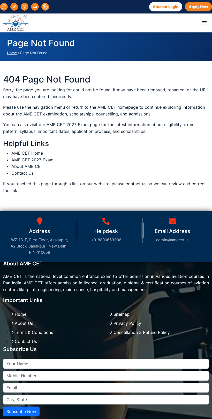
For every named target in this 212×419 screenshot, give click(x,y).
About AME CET (27, 166)
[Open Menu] (204, 23)
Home (12, 53)
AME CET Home (27, 153)
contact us (136, 183)
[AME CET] (15, 23)
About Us (23, 323)
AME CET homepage (117, 107)
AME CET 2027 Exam (68, 124)
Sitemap (121, 314)
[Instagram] (24, 7)
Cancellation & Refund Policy (141, 332)
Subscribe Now (21, 411)
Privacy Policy (126, 323)
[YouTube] (35, 7)
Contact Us (22, 173)
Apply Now (198, 6)
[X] (14, 7)
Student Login (165, 6)
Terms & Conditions (33, 332)
